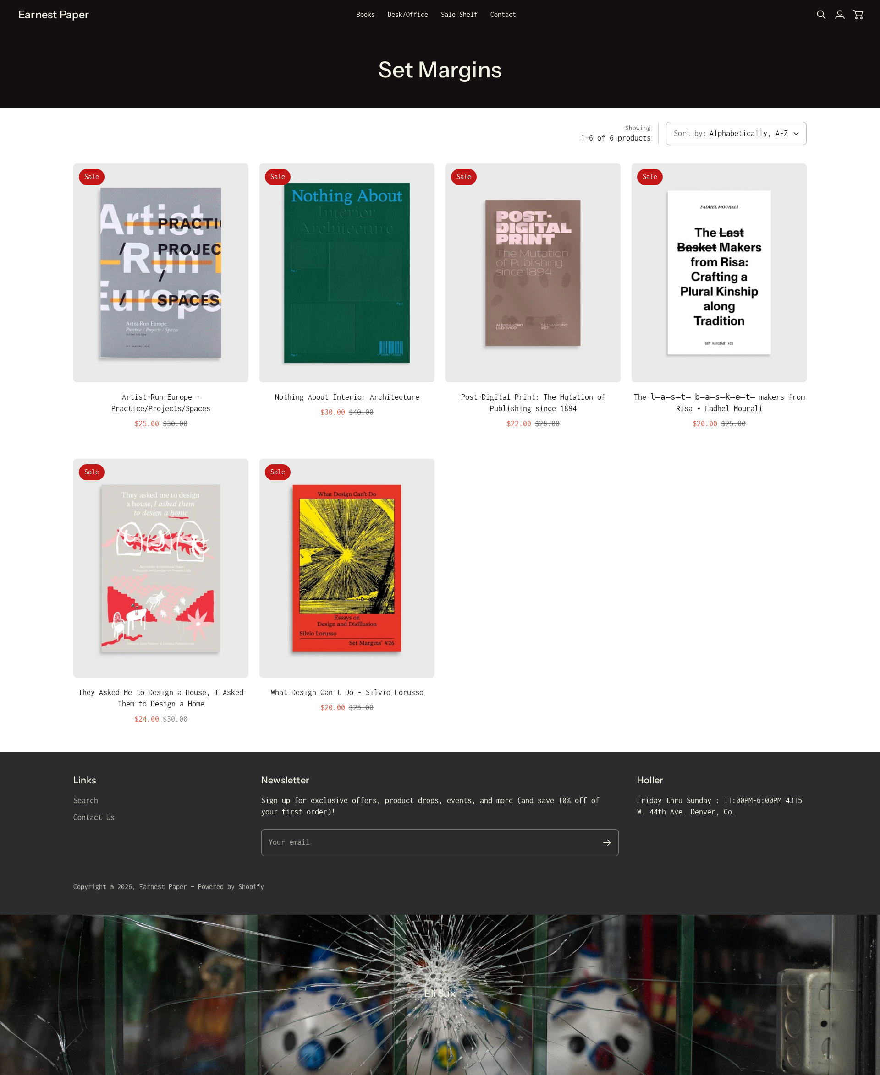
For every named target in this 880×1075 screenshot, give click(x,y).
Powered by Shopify (231, 886)
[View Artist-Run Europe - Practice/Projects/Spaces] (160, 272)
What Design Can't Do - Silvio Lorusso (347, 692)
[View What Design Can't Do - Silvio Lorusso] (346, 568)
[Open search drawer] (821, 14)
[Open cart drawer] (858, 14)
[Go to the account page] (839, 14)
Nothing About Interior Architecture (347, 397)
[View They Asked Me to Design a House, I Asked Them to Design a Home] (160, 568)
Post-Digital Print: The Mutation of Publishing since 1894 (533, 403)
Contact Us (94, 817)
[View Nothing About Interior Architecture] (346, 272)
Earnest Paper (163, 886)
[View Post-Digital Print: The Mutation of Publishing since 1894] (533, 272)
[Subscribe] (522, 995)
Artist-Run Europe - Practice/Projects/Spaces (160, 403)
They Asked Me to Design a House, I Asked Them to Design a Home (160, 698)
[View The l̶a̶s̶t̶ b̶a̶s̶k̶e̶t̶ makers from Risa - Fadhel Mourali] (719, 272)
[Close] (596, 922)
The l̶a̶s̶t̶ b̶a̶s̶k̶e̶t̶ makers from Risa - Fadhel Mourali (719, 403)
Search (85, 800)
